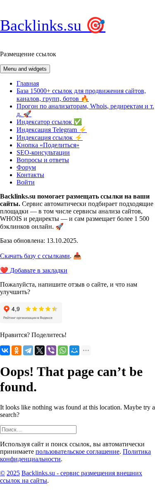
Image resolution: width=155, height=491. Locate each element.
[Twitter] (40, 350)
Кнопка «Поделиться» (48, 144)
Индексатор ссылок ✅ (49, 121)
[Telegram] (28, 350)
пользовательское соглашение (77, 451)
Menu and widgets (25, 69)
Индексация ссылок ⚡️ (50, 137)
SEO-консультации (43, 152)
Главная (28, 83)
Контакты (30, 174)
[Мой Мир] (74, 350)
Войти (26, 182)
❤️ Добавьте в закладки (33, 270)
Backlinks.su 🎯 (52, 25)
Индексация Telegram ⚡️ (52, 129)
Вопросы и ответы (43, 159)
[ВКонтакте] (5, 350)
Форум (26, 167)
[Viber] (51, 350)
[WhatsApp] (63, 350)
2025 (13, 473)
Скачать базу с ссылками (35, 255)
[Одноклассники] (16, 350)
